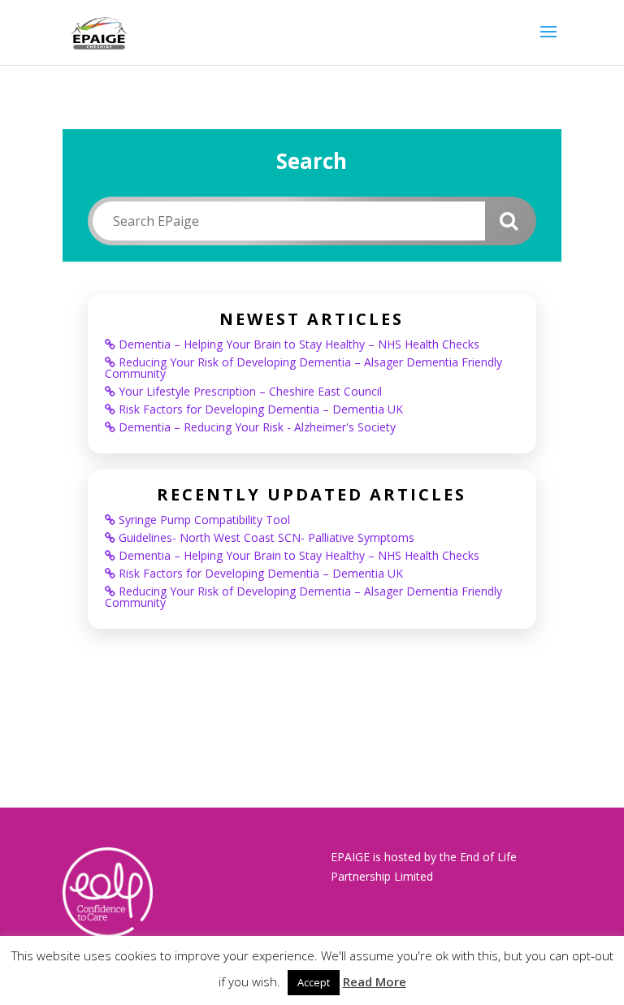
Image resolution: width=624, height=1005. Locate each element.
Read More (374, 981)
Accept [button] (313, 982)
